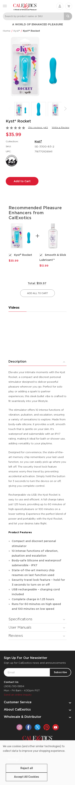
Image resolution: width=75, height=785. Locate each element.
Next (65, 109)
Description (17, 361)
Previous (9, 109)
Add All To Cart (37, 293)
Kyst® (38, 141)
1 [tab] (35, 274)
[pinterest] (46, 727)
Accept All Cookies (26, 776)
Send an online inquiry (18, 694)
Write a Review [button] (60, 127)
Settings (13, 759)
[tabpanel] (22, 242)
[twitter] (37, 727)
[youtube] (55, 727)
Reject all (26, 768)
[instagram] (19, 727)
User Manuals (19, 627)
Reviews (15, 636)
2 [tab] (40, 274)
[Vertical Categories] (5, 5)
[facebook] (28, 727)
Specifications (20, 619)
